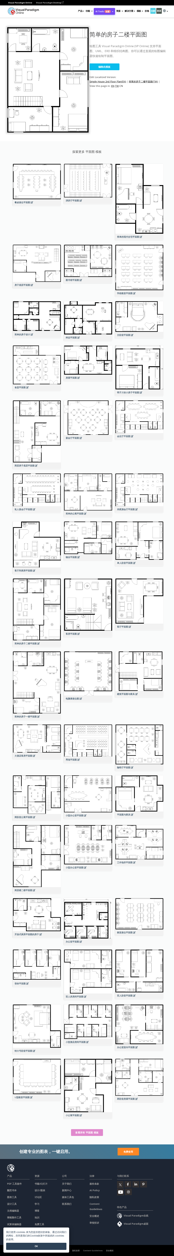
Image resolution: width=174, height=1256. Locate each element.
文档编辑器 (13, 1210)
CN (121, 86)
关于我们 (67, 1183)
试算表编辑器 (14, 1224)
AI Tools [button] (102, 11)
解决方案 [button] (129, 10)
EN (112, 86)
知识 (37, 1217)
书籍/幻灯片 (41, 1183)
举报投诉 (94, 1222)
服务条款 (94, 1183)
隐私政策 (94, 1197)
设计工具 (12, 1203)
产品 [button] (80, 10)
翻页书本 (12, 1190)
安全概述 (94, 1216)
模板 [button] (139, 10)
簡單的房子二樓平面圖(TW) (143, 81)
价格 (147, 10)
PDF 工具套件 (14, 1183)
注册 (153, 10)
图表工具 (12, 1197)
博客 (37, 1210)
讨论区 (38, 1197)
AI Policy (95, 1190)
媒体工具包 (68, 1197)
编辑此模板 (104, 66)
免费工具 (39, 1224)
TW (117, 86)
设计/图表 (40, 1190)
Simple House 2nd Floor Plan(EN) (108, 81)
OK (36, 1246)
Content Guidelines (93, 1250)
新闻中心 (67, 1190)
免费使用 (128, 1151)
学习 (37, 1203)
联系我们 (67, 1203)
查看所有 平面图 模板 (87, 1132)
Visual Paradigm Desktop (49, 2)
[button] (89, 11)
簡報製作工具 (14, 1217)
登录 (159, 10)
